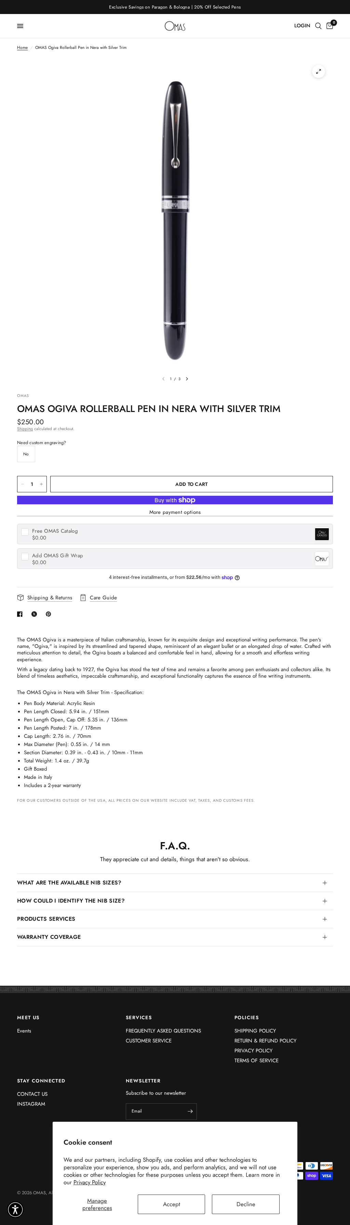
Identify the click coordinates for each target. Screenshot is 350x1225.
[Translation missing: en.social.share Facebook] (21, 614)
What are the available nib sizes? (69, 883)
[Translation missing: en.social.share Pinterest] (50, 614)
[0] (328, 26)
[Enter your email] (190, 1111)
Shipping (25, 429)
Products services (46, 919)
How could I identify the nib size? (71, 901)
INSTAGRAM (31, 1104)
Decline (246, 1204)
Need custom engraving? (41, 442)
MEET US (28, 1017)
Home (22, 47)
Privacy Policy (89, 1182)
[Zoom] (318, 71)
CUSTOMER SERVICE (149, 1040)
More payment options (175, 512)
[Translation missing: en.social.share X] (35, 614)
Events (24, 1031)
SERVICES (139, 1017)
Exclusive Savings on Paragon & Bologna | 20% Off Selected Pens (175, 7)
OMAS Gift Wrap (57, 555)
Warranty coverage (49, 937)
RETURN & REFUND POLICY (265, 1040)
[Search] (318, 26)
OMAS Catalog (55, 531)
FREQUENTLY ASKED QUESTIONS (163, 1031)
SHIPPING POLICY (255, 1031)
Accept (171, 1204)
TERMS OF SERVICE (256, 1060)
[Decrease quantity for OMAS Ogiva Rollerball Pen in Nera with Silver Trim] (22, 484)
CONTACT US (32, 1094)
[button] (15, 1209)
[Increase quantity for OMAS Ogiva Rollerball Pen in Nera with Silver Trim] (41, 484)
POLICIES (246, 1017)
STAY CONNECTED (41, 1080)
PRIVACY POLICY (253, 1050)
